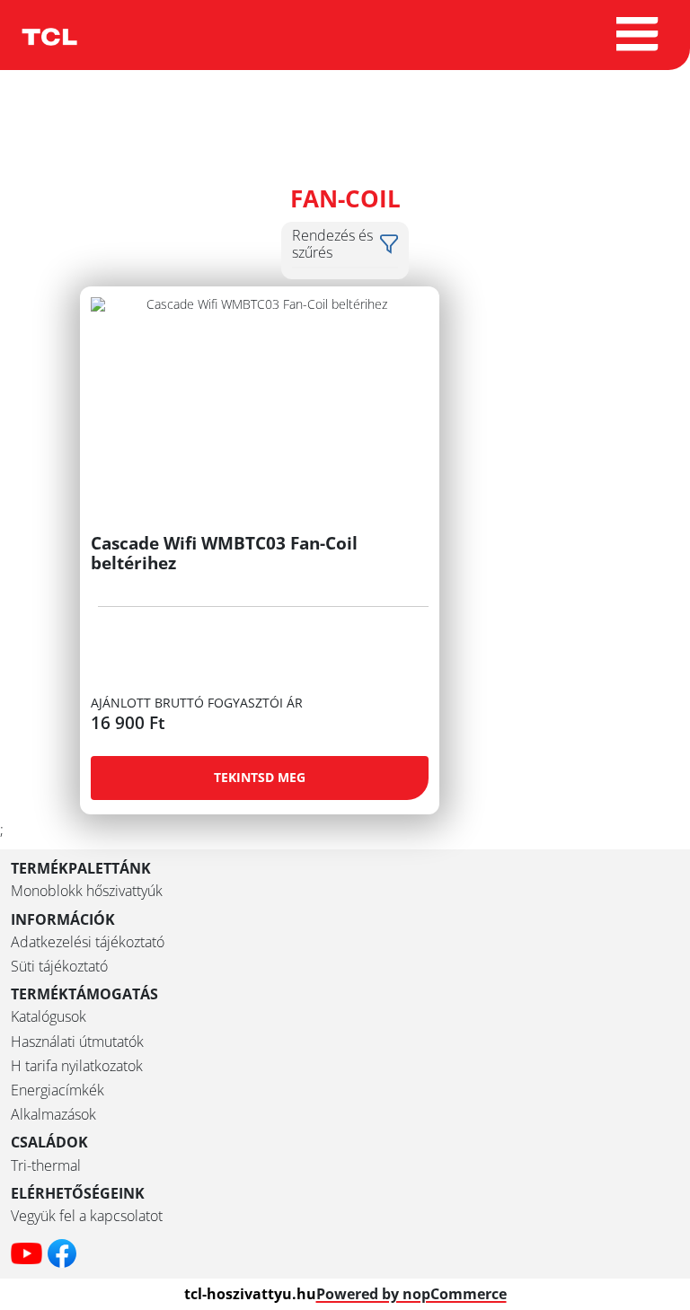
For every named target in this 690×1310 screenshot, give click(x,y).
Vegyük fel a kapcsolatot (87, 1216)
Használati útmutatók (77, 1042)
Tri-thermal (46, 1165)
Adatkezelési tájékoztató (87, 942)
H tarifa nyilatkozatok (77, 1066)
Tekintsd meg (259, 777)
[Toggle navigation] (638, 35)
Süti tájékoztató (59, 966)
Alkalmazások (53, 1114)
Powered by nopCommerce (411, 1294)
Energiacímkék (57, 1090)
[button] (345, 244)
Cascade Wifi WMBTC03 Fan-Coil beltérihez (224, 553)
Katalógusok (48, 1016)
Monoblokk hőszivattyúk (87, 891)
